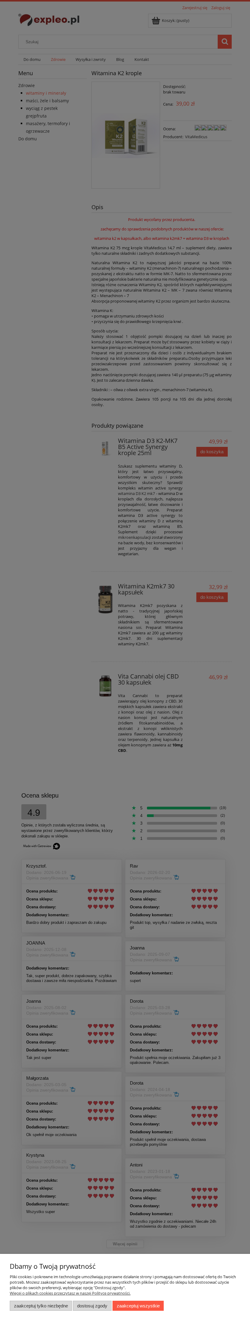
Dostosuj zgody (92, 1305)
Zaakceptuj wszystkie (138, 1305)
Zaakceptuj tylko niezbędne (41, 1305)
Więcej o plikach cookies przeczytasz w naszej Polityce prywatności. (70, 1293)
